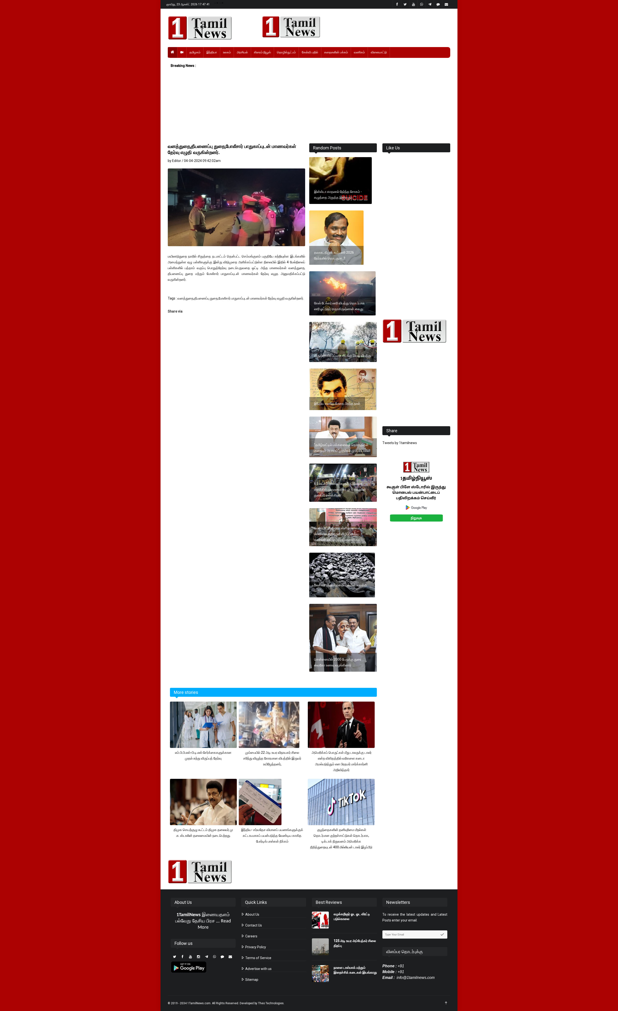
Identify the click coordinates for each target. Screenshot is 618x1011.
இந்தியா (211, 52)
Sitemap (251, 980)
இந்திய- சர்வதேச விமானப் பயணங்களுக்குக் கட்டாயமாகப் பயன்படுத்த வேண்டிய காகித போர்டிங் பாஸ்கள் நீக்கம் (272, 835)
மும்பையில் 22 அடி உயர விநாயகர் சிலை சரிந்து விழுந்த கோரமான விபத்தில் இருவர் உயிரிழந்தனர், (272, 758)
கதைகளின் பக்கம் (336, 52)
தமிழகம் (195, 52)
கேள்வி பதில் (310, 52)
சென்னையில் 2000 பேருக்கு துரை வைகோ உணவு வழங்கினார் (337, 662)
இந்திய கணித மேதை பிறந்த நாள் (337, 403)
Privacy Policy (255, 947)
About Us (252, 914)
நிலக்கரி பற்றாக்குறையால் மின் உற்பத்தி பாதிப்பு (340, 588)
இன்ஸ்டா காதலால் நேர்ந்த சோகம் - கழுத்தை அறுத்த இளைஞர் (338, 194)
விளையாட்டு (379, 52)
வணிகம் (359, 52)
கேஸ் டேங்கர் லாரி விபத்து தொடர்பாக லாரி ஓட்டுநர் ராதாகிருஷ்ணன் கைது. (339, 306)
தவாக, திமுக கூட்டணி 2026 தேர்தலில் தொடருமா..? (334, 255)
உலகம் (227, 52)
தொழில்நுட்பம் (286, 52)
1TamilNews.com (199, 1003)
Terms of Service (258, 958)
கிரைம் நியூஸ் (262, 52)
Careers (251, 936)
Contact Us (253, 925)
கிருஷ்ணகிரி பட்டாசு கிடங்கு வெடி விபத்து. (343, 355)
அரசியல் (242, 52)
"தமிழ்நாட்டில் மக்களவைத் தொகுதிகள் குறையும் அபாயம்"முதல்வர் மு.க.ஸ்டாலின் (342, 448)
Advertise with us (258, 969)
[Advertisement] (309, 106)
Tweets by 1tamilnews (399, 443)
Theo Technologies (271, 1003)
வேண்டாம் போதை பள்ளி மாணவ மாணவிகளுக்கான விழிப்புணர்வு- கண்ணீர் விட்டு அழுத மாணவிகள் (337, 534)
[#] (416, 331)
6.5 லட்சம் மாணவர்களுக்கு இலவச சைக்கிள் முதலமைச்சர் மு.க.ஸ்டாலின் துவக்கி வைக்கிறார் (340, 489)
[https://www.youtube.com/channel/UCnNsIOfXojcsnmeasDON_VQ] (353, 27)
